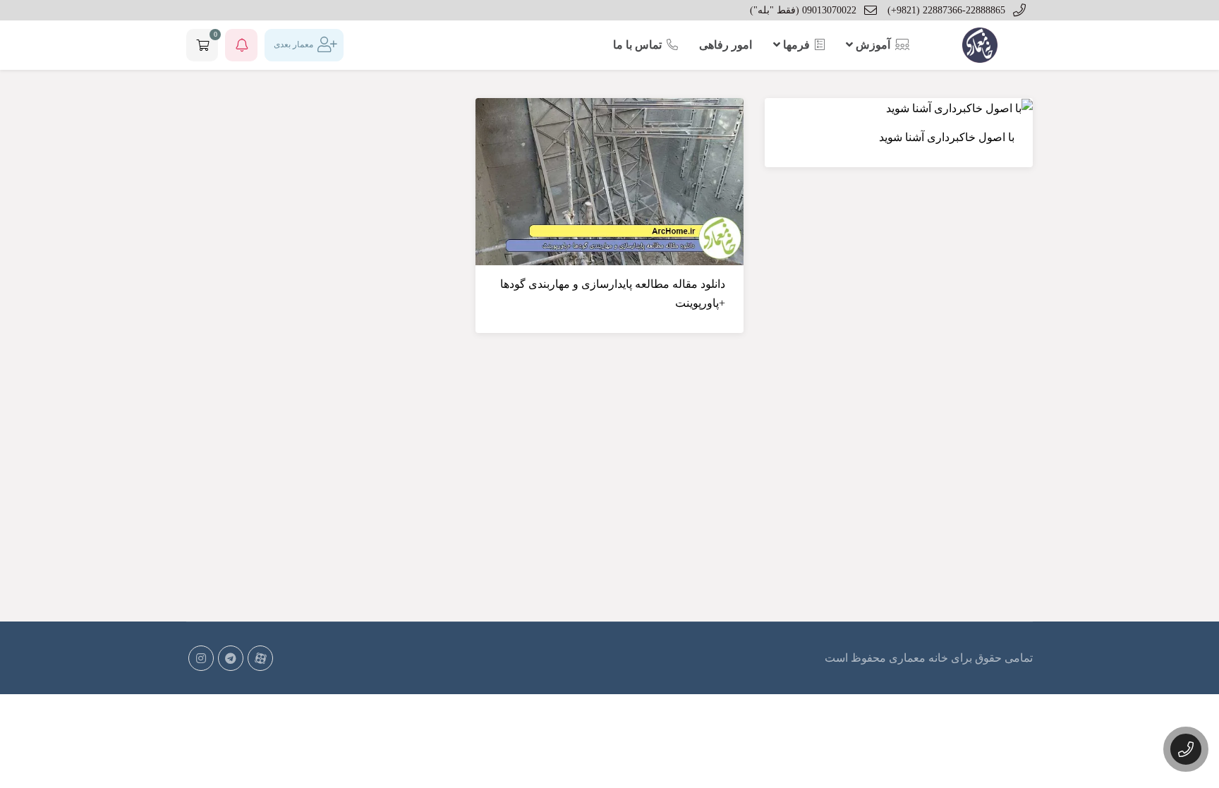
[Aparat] (260, 658)
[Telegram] (230, 658)
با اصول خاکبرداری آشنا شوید (946, 137)
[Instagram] (201, 658)
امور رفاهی (725, 45)
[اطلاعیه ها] (241, 45)
